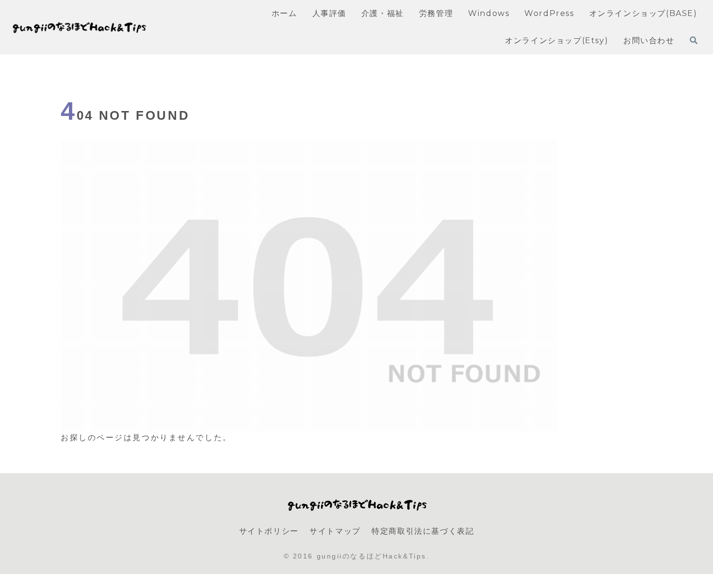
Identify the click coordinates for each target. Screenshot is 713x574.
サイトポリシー (269, 531)
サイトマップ (335, 531)
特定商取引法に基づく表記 (423, 531)
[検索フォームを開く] (693, 40)
